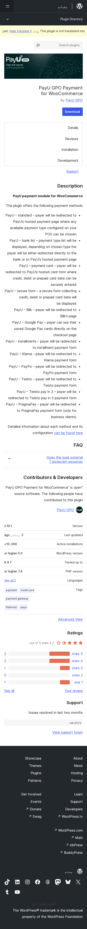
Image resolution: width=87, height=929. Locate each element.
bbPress (74, 845)
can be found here (68, 433)
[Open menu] (7, 6)
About (78, 758)
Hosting (77, 773)
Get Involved (31, 794)
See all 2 (10, 580)
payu (23, 607)
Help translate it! (17, 31)
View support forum (67, 732)
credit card (27, 590)
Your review (74, 691)
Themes (35, 766)
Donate (33, 809)
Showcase (33, 758)
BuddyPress (71, 852)
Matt (77, 838)
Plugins (36, 773)
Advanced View (70, 619)
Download (72, 111)
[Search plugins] (38, 45)
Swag (35, 816)
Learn (78, 794)
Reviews (71, 139)
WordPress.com (68, 830)
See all (9, 691)
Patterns (34, 780)
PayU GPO (74, 100)
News (78, 766)
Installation (69, 149)
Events (36, 801)
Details (73, 128)
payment (11, 590)
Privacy (77, 780)
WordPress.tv (70, 816)
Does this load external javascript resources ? (65, 459)
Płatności (11, 607)
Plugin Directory (71, 19)
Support (72, 171)
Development (68, 160)
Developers (74, 809)
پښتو (68, 871)
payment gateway (17, 598)
